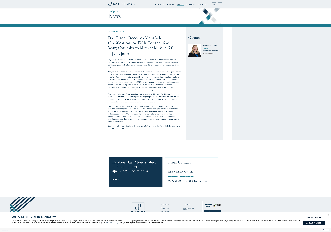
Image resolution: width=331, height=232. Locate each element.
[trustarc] (326, 230)
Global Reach (165, 205)
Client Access (202, 4)
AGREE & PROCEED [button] (313, 223)
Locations (190, 4)
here (164, 223)
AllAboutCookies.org (111, 223)
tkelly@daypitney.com (208, 53)
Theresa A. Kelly (210, 46)
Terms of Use (165, 211)
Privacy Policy (165, 208)
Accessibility (186, 205)
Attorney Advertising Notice (189, 209)
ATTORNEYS (159, 4)
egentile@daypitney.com (195, 181)
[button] (328, 215)
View (115, 179)
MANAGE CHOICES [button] (314, 217)
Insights (180, 4)
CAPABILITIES (170, 4)
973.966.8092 (174, 181)
